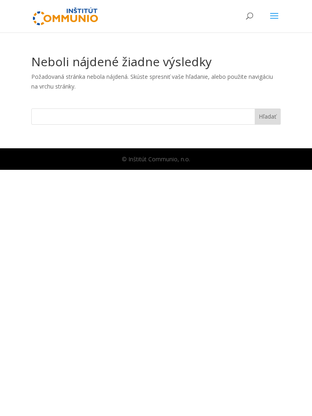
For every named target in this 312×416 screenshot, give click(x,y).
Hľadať (267, 116)
